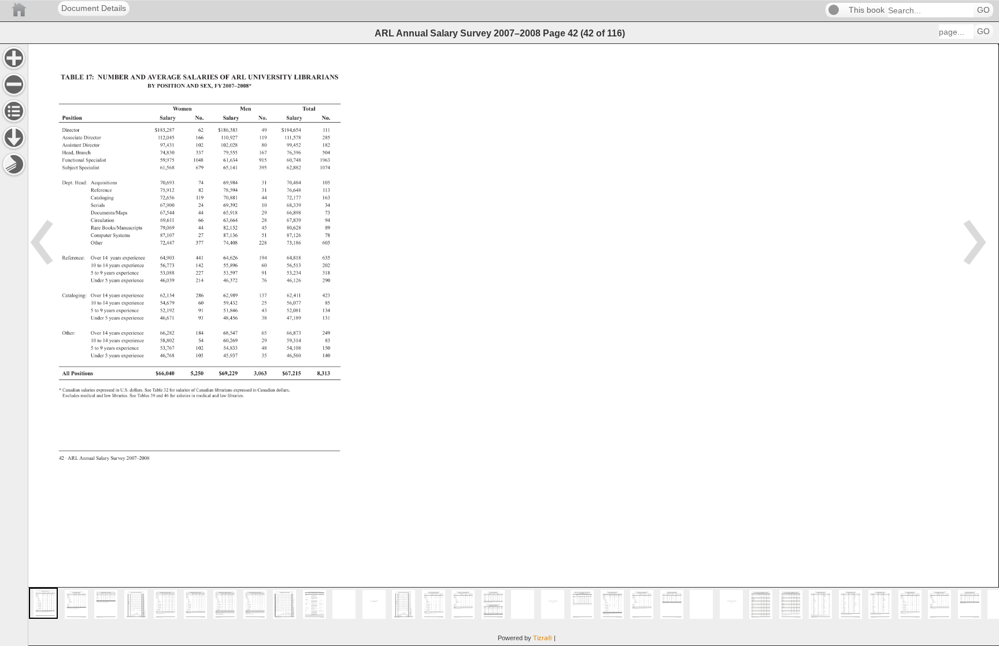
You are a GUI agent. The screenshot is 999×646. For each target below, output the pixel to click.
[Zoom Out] (13, 84)
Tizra (542, 637)
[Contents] (13, 111)
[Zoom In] (13, 57)
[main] (513, 344)
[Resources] (13, 137)
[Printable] (13, 164)
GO (983, 10)
